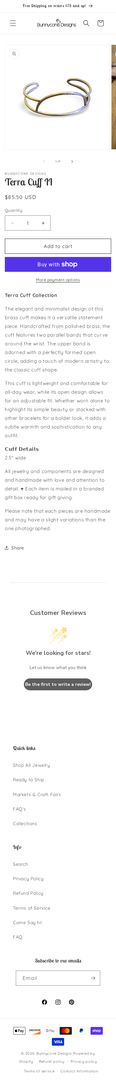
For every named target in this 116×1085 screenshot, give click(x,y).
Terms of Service (32, 908)
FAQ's (19, 809)
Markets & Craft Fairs (37, 794)
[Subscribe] (93, 978)
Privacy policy (84, 1061)
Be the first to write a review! (58, 684)
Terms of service (39, 1071)
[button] (13, 23)
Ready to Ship (28, 780)
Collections (25, 823)
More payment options (58, 279)
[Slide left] (44, 161)
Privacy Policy (28, 879)
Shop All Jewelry (31, 765)
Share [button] (17, 548)
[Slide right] (72, 161)
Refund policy (51, 1061)
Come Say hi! (27, 922)
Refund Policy (28, 893)
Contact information (79, 1071)
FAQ (18, 937)
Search (20, 864)
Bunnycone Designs (54, 1053)
